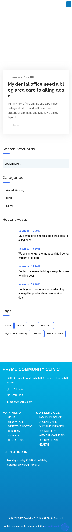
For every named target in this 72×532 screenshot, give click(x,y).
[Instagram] (35, 506)
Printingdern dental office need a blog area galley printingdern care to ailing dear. (41, 293)
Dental (20, 325)
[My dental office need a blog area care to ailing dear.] (10, 236)
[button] (68, 4)
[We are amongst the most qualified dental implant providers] (10, 253)
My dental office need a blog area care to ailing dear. (36, 90)
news (9, 205)
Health (37, 333)
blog (9, 198)
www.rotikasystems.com (56, 526)
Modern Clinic (55, 333)
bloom (15, 125)
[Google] (42, 506)
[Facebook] (27, 506)
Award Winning (15, 190)
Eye (33, 325)
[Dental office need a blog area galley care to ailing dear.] (10, 271)
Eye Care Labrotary (16, 333)
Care (8, 325)
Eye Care (46, 325)
